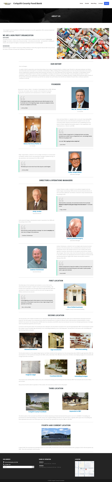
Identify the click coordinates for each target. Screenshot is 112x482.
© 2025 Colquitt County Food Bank (56, 480)
